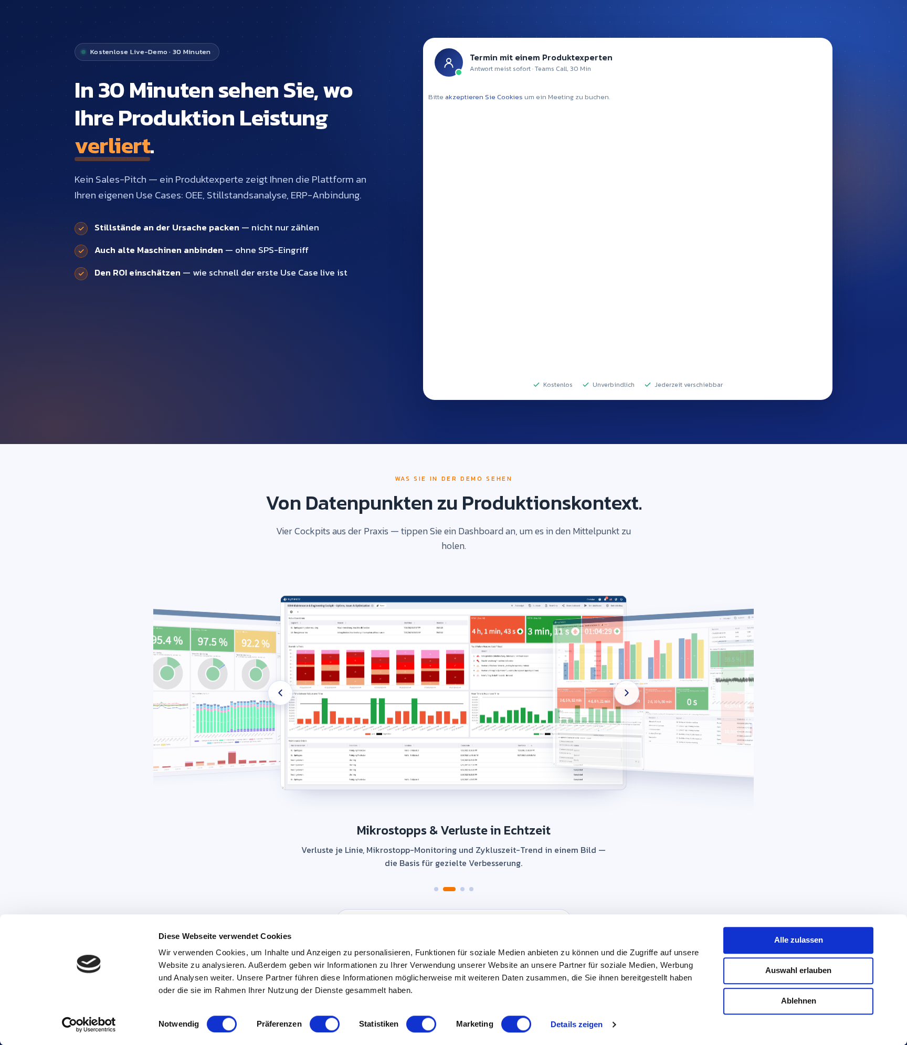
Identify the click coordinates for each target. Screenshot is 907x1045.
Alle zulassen (798, 939)
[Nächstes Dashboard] (626, 692)
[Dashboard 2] (445, 889)
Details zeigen (577, 1024)
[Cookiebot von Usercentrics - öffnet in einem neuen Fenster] (89, 1024)
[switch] (325, 1024)
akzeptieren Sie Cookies (484, 97)
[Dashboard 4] (471, 889)
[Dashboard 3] (458, 889)
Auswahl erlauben (798, 970)
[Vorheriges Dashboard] (280, 692)
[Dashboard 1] (436, 889)
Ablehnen (798, 1000)
